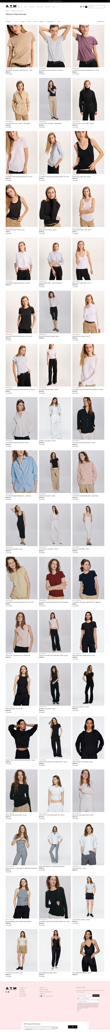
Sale (53, 6)
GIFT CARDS (23, 996)
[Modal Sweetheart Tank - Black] (22, 205)
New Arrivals (40, 6)
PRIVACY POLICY (43, 989)
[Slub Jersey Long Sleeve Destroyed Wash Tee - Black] (55, 897)
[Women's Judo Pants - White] (55, 418)
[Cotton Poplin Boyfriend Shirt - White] (22, 418)
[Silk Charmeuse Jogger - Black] (55, 950)
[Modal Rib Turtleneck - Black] (55, 205)
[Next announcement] (109, 1)
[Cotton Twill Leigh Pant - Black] (55, 365)
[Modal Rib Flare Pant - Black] (88, 684)
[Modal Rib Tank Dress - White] (88, 524)
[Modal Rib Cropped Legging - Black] (55, 312)
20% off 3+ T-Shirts (57, 1)
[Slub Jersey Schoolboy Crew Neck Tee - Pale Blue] (22, 365)
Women (20, 6)
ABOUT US (42, 987)
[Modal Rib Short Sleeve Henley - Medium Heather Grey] (22, 844)
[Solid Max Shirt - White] (88, 844)
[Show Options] (98, 1001)
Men (25, 6)
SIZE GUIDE (23, 994)
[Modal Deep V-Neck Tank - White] (88, 258)
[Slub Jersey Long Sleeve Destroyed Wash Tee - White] (88, 365)
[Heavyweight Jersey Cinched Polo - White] (22, 258)
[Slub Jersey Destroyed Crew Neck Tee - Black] (22, 312)
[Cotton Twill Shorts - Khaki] (22, 950)
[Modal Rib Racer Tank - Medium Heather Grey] (22, 897)
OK (72, 1026)
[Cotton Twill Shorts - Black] (88, 897)
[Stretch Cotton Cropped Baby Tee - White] (55, 790)
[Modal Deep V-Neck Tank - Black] (88, 152)
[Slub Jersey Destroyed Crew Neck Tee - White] (22, 152)
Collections (32, 6)
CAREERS (42, 994)
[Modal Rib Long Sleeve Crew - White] (88, 790)
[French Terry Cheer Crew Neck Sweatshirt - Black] (22, 737)
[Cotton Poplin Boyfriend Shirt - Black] (88, 418)
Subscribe (96, 995)
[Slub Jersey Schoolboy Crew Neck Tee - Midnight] (88, 578)
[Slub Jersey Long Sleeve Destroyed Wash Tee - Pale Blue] (55, 152)
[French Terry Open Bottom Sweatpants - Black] (55, 737)
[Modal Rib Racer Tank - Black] (22, 684)
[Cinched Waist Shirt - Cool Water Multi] (55, 258)
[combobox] (101, 21)
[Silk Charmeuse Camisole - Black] (88, 950)
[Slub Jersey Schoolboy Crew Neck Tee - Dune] (22, 46)
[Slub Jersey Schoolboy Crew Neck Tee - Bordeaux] (55, 578)
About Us (47, 6)
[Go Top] (1, 1031)
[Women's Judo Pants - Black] (55, 684)
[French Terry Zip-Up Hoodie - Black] (88, 737)
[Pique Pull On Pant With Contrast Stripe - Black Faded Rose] (55, 631)
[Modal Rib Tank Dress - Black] (22, 524)
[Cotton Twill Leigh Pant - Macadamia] (55, 99)
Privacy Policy (79, 1008)
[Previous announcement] (1, 1)
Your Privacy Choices (48, 996)
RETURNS (22, 991)
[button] (86, 7)
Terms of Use (29, 1029)
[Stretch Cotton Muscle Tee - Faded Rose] (22, 631)
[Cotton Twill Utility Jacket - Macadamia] (22, 99)
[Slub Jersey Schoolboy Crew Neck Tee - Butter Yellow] (22, 578)
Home (7, 11)
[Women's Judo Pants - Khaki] (55, 471)
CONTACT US (23, 987)
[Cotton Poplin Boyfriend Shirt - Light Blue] (22, 471)
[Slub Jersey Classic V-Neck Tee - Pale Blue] (55, 46)
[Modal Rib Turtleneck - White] (88, 312)
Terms (78, 1010)
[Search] (108, 3)
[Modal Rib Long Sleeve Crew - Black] (22, 790)
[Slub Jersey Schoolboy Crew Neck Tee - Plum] (88, 46)
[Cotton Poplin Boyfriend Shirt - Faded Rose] (88, 471)
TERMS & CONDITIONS (45, 991)
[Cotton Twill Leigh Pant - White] (55, 524)
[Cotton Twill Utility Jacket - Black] (88, 99)
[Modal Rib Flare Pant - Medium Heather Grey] (55, 844)
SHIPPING (22, 989)
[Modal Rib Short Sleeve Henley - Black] (88, 631)
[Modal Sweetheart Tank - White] (88, 205)
